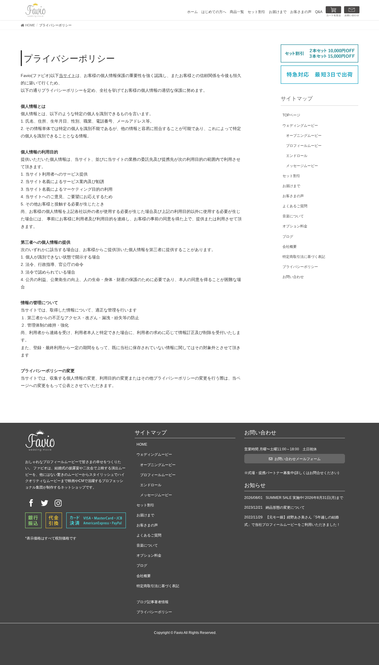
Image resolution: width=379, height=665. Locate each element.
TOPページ (291, 115)
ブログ (287, 236)
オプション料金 (294, 226)
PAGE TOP (364, 640)
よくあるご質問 (294, 206)
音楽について (293, 216)
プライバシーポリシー (300, 267)
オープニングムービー (304, 136)
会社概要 (289, 247)
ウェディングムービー (300, 125)
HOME (141, 444)
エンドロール (296, 156)
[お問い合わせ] (351, 11)
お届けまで (291, 186)
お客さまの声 (293, 196)
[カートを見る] (333, 11)
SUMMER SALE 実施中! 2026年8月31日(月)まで (304, 498)
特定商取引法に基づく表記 (303, 257)
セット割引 (291, 176)
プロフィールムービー (304, 146)
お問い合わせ (293, 277)
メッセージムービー (302, 166)
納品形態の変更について (285, 507)
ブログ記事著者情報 (152, 602)
